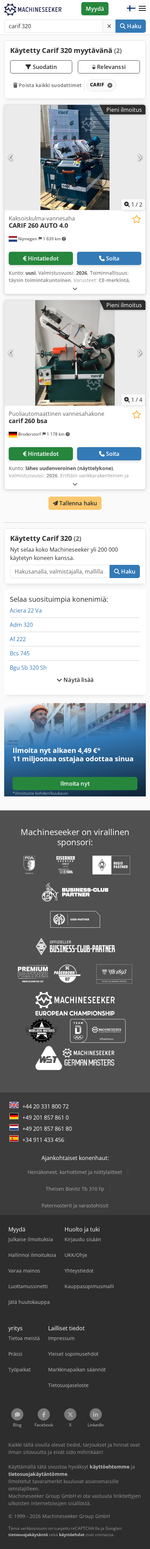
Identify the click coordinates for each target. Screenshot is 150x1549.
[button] (142, 8)
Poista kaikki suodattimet (49, 85)
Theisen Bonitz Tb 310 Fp (75, 1188)
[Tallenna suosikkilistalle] (136, 219)
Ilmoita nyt (75, 783)
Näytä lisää (77, 680)
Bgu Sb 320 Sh (28, 667)
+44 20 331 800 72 (45, 1106)
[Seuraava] (139, 157)
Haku (133, 26)
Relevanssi (111, 67)
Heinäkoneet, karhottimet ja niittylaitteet (75, 1172)
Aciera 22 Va (26, 610)
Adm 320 (21, 625)
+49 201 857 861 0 (45, 1117)
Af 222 (18, 639)
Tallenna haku (77, 503)
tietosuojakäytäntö (28, 1535)
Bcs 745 (20, 653)
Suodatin (44, 67)
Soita (113, 258)
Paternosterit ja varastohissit (75, 1205)
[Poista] (109, 26)
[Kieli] (131, 8)
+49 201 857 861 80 (47, 1128)
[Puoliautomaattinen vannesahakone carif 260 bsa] (75, 353)
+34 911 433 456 (43, 1140)
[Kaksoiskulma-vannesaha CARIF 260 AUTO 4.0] (75, 157)
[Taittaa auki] (75, 288)
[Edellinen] (10, 157)
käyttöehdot (71, 1535)
